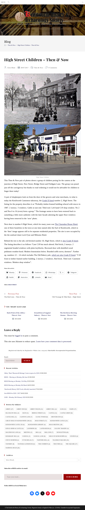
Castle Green (66, 413)
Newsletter (62, 432)
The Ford (57, 444)
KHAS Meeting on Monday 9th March (15, 385)
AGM (63, 409)
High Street (12, 284)
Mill (38, 432)
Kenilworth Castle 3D (15, 424)
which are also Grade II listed (63, 255)
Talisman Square (61, 440)
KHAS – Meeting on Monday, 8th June (15, 377)
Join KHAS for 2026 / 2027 (12, 393)
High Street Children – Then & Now (28, 45)
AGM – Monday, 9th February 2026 (15, 397)
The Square (71, 444)
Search (6, 357)
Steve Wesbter (12, 440)
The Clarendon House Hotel (66, 224)
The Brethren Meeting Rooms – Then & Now (68, 314)
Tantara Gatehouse (26, 444)
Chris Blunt (11, 68)
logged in (18, 336)
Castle (53, 413)
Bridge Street (38, 413)
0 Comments (52, 68)
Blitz (26, 413)
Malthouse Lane (13, 432)
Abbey (9, 409)
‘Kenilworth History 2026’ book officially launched (19, 389)
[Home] (5, 45)
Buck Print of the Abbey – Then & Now (16, 314)
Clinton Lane (26, 417)
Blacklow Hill (12, 413)
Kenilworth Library (37, 424)
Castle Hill (11, 417)
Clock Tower (42, 417)
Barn (73, 409)
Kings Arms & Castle (14, 428)
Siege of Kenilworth (58, 436)
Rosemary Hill (12, 436)
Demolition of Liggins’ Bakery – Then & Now (42, 314)
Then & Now (38, 68)
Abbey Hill (51, 409)
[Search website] (82, 2)
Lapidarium (45, 428)
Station (74, 436)
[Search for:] (7, 2)
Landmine (32, 428)
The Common (44, 444)
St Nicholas (28, 440)
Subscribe (72, 477)
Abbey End (22, 409)
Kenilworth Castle (59, 421)
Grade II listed (48, 200)
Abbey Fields (36, 409)
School (26, 436)
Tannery (10, 444)
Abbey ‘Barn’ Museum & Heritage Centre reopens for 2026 (21, 373)
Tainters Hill (43, 440)
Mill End (48, 432)
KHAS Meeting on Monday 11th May (15, 381)
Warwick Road (13, 448)
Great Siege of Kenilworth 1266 (19, 421)
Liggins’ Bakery (61, 428)
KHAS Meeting (55, 424)
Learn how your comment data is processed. (54, 341)
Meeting (28, 432)
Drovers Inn (57, 417)
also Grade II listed (70, 241)
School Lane (39, 436)
